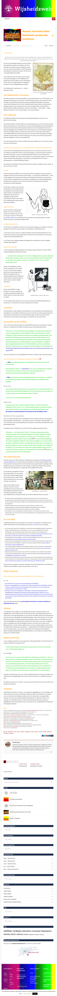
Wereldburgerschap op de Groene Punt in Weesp (20, 812)
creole (14, 731)
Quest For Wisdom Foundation (11, 982)
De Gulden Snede (11, 974)
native (18, 731)
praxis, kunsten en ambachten (10, 899)
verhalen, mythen (7, 891)
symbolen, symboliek (8, 896)
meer (52, 735)
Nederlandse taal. (29, 719)
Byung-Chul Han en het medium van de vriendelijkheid (21, 805)
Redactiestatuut (33, 978)
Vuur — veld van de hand (9, 866)
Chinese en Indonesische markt (19, 716)
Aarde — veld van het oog (9, 858)
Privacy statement (34, 983)
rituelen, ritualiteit (7, 893)
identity (45, 731)
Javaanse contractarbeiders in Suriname (18, 714)
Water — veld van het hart (9, 861)
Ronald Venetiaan (14, 720)
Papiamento (10, 731)
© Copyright (32, 979)
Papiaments (15, 727)
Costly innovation (13, 792)
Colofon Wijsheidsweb (35, 976)
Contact (31, 973)
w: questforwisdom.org (48, 976)
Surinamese (6, 733)
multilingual (27, 731)
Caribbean (49, 731)
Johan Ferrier (13, 717)
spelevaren (51, 45)
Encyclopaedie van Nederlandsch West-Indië (32, 710)
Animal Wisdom (5, 973)
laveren (46, 45)
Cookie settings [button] (27, 993)
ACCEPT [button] (35, 993)
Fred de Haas (8, 45)
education (22, 731)
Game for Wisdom (6, 980)
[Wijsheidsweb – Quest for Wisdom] (28, 9)
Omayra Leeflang (14, 726)
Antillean (11, 733)
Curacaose (40, 731)
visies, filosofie (7, 888)
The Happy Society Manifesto (16, 799)
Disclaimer (32, 981)
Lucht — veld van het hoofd (10, 863)
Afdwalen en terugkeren (15, 818)
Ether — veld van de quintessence (11, 869)
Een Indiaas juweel (23, 766)
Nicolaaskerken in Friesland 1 (36, 766)
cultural (32, 731)
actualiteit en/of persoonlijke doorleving (12, 902)
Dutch (36, 731)
